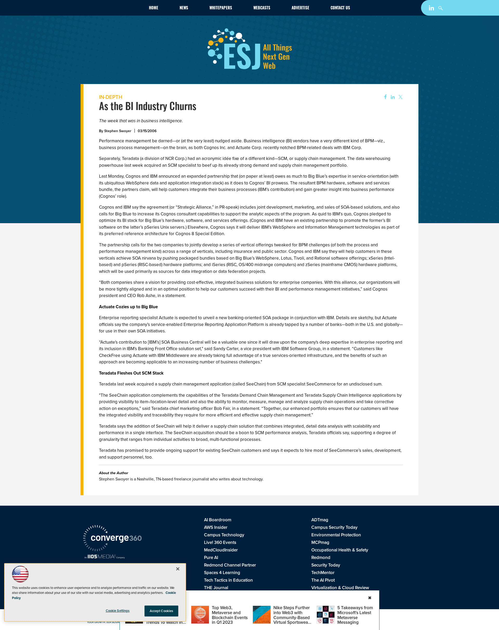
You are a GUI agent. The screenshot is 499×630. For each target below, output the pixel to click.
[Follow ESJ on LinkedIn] (432, 9)
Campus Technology (224, 535)
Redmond (320, 557)
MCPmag (320, 542)
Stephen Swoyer (117, 130)
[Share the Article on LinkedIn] (392, 97)
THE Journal (216, 587)
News (184, 8)
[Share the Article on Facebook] (384, 97)
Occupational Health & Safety (339, 550)
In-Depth (110, 97)
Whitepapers (220, 8)
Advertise (300, 8)
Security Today (325, 565)
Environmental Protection (336, 535)
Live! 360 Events (220, 542)
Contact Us (340, 8)
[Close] (177, 569)
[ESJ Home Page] (113, 9)
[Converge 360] (112, 538)
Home (153, 8)
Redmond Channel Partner (230, 565)
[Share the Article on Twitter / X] (400, 97)
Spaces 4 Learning (222, 572)
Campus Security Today (334, 527)
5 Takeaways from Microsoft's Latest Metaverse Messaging (355, 615)
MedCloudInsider (221, 550)
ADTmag (319, 520)
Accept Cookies (161, 610)
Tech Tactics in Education (228, 580)
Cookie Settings (118, 610)
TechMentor (322, 572)
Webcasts (261, 8)
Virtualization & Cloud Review (340, 587)
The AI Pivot (323, 580)
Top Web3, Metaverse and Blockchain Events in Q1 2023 (230, 615)
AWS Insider (215, 527)
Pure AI (211, 557)
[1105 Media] (104, 557)
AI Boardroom (217, 520)
